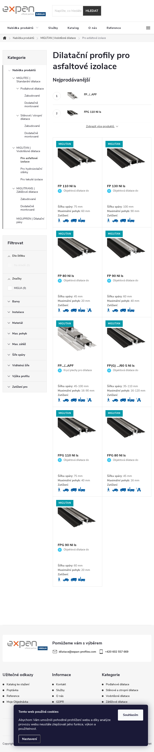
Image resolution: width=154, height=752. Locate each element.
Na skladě (21, 265)
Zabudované (32, 96)
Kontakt (61, 684)
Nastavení (29, 739)
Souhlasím (130, 715)
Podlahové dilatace (32, 89)
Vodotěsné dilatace (118, 696)
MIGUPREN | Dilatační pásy (30, 220)
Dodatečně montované (31, 104)
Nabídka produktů (24, 70)
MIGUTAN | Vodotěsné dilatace (28, 149)
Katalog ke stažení (18, 684)
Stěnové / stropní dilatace (31, 117)
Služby (60, 690)
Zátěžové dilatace (116, 702)
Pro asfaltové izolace (28, 160)
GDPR (60, 702)
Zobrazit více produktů (100, 126)
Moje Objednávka (17, 702)
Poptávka (12, 690)
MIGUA (19, 288)
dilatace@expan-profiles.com (77, 652)
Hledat (92, 11)
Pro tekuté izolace (31, 179)
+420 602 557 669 (116, 652)
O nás (60, 696)
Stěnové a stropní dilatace (122, 690)
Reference (13, 696)
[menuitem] (23, 28)
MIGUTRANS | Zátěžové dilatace (27, 190)
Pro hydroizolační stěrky (31, 170)
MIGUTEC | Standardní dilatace (28, 79)
